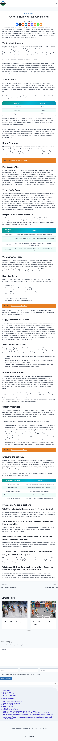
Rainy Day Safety (9, 700)
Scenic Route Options (11, 695)
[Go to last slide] (4, 615)
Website (43, 670)
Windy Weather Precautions (12, 703)
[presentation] (14, 609)
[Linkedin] (26, 24)
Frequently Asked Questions (11, 709)
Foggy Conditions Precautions (13, 701)
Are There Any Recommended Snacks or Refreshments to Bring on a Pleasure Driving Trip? (30, 716)
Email (23, 670)
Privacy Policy (33, 728)
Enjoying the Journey (9, 708)
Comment (4, 649)
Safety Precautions (8, 706)
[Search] (55, 684)
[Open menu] (56, 3)
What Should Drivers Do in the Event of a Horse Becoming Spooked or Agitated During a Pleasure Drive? (29, 718)
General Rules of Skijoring (50, 586)
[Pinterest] (29, 24)
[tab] (27, 630)
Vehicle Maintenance (8, 689)
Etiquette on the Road (9, 704)
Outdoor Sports (29, 13)
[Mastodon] (32, 24)
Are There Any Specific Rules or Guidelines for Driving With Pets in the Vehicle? (27, 712)
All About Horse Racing (12, 622)
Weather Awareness (8, 698)
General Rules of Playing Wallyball (9, 586)
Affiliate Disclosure (16, 728)
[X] (20, 24)
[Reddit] (23, 24)
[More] (40, 24)
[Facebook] (17, 24)
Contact (25, 728)
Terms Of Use (43, 728)
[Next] (54, 615)
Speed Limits (6, 690)
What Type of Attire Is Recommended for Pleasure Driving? (21, 711)
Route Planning (7, 692)
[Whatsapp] (38, 24)
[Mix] (35, 24)
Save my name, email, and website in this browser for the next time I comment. (21, 674)
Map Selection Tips (10, 693)
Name (3, 670)
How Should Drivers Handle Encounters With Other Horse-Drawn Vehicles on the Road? (29, 714)
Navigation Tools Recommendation (14, 697)
